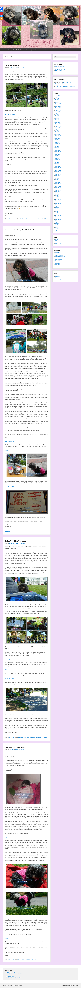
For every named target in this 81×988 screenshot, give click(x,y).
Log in (56, 239)
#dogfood (24, 218)
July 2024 (57, 129)
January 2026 (57, 105)
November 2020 (58, 187)
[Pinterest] (1, 13)
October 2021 (57, 172)
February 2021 (58, 183)
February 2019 (58, 215)
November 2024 (58, 123)
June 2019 (57, 210)
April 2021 (57, 180)
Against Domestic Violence (60, 256)
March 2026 (57, 102)
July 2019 (57, 208)
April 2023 (57, 148)
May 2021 (57, 179)
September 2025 (58, 110)
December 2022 (58, 154)
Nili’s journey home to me (60, 69)
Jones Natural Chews (10, 441)
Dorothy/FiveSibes (58, 81)
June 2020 (57, 194)
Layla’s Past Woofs (17, 49)
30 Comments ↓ (23, 232)
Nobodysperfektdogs (10, 659)
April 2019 (57, 212)
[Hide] (0, 20)
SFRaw (7, 168)
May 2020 (57, 195)
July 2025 (57, 113)
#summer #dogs (21, 959)
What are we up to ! (12, 65)
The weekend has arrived (15, 747)
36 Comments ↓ (23, 67)
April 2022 (57, 164)
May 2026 (57, 99)
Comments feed (58, 242)
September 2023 (58, 142)
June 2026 (57, 98)
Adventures (57, 252)
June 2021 (57, 178)
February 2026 (58, 103)
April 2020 (57, 196)
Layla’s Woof (7, 49)
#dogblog (20, 218)
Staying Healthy (58, 265)
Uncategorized (41, 218)
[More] (1, 18)
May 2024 (57, 131)
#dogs (32, 218)
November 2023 (58, 139)
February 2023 (58, 151)
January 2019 (57, 216)
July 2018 (57, 224)
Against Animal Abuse (59, 255)
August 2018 (57, 223)
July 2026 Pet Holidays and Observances (63, 71)
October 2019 (57, 204)
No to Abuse (57, 260)
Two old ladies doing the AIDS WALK (19, 230)
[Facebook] (1, 8)
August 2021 (57, 175)
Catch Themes (75, 985)
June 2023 (57, 146)
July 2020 (57, 192)
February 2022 (58, 167)
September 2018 (58, 222)
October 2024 (57, 125)
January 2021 (57, 184)
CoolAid (7, 450)
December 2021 (58, 170)
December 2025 (58, 106)
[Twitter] (1, 11)
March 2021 (57, 182)
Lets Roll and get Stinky (10, 114)
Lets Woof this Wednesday (15, 541)
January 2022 (57, 168)
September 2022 (58, 158)
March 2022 (57, 166)
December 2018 (58, 218)
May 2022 (57, 163)
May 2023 (57, 147)
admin (17, 67)
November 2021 (58, 171)
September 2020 (58, 190)
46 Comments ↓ (22, 749)
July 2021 (57, 176)
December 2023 (58, 138)
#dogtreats (36, 218)
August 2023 (57, 143)
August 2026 (57, 95)
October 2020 (57, 188)
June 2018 (57, 226)
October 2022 (57, 156)
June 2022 (57, 162)
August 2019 (57, 207)
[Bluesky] (1, 16)
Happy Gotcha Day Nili (59, 70)
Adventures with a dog (59, 253)
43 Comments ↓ (22, 543)
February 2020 (58, 199)
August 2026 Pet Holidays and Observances (63, 67)
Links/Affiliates (36, 49)
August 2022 (57, 159)
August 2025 (57, 111)
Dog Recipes (27, 49)
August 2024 (57, 127)
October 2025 (57, 109)
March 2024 (57, 134)
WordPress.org (58, 243)
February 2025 (58, 119)
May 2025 (57, 115)
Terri (56, 83)
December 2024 (58, 122)
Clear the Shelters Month (59, 66)
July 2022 (57, 160)
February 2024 (58, 135)
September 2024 (58, 126)
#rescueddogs (32, 737)
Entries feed (57, 240)
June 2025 (57, 114)
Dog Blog (57, 257)
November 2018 (58, 219)
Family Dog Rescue (9, 678)
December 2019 (58, 202)
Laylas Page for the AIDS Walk (12, 837)
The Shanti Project (9, 486)
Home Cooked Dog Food (59, 259)
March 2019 (57, 214)
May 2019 (57, 211)
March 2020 (57, 198)
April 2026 (57, 101)
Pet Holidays (45, 49)
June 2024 (57, 130)
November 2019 (58, 203)
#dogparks (28, 218)
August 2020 (57, 191)
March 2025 (57, 118)
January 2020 (57, 200)
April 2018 (57, 228)
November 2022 (58, 155)
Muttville (7, 669)
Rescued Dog (11, 218)
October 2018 (57, 220)
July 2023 (57, 144)
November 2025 (58, 107)
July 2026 (57, 97)
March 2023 (57, 150)
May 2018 (57, 227)
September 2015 (58, 230)
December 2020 (58, 186)
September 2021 (58, 174)
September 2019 (58, 206)
